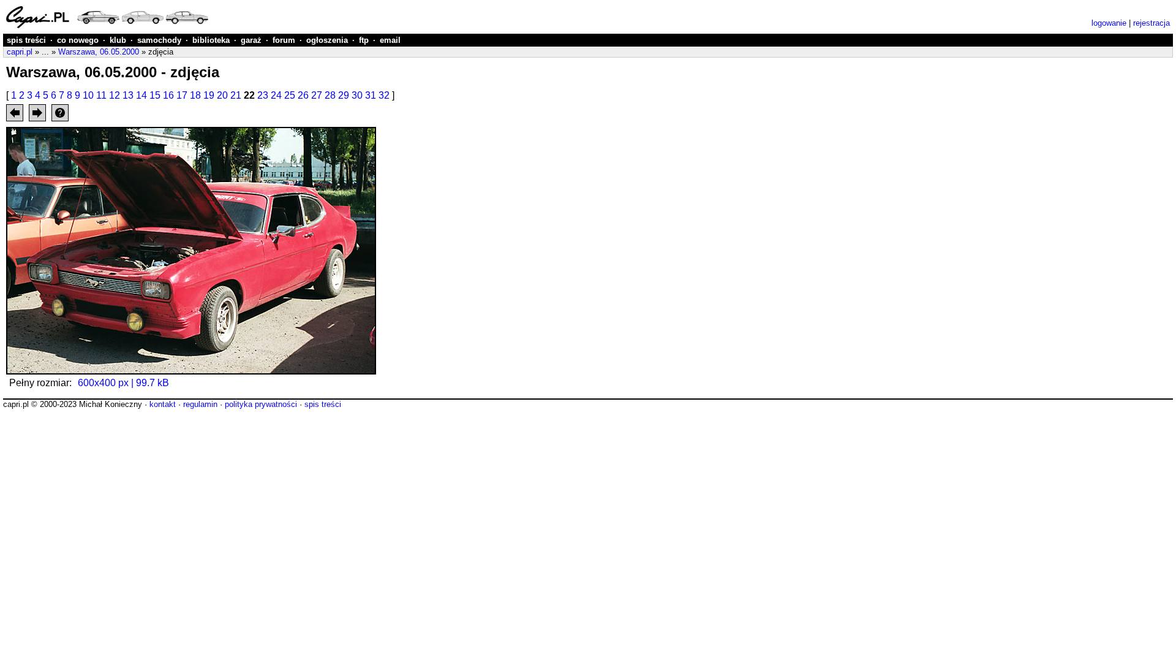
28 (330, 95)
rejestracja (1151, 23)
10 (88, 95)
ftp (364, 40)
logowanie (1108, 23)
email (390, 40)
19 (208, 95)
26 (303, 95)
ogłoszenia (327, 40)
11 (101, 95)
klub (118, 40)
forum (284, 40)
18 (195, 95)
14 (141, 95)
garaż (251, 40)
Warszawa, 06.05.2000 (98, 51)
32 (384, 95)
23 (262, 95)
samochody (159, 40)
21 (235, 95)
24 (276, 95)
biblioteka (211, 40)
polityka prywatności (261, 404)
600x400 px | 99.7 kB (123, 383)
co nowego (78, 40)
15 (154, 95)
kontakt (162, 404)
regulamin (200, 404)
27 (316, 95)
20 (222, 95)
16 (168, 95)
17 (181, 95)
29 (343, 95)
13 (128, 95)
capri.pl (19, 51)
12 (114, 95)
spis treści (26, 40)
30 (357, 95)
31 (370, 95)
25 (289, 95)
